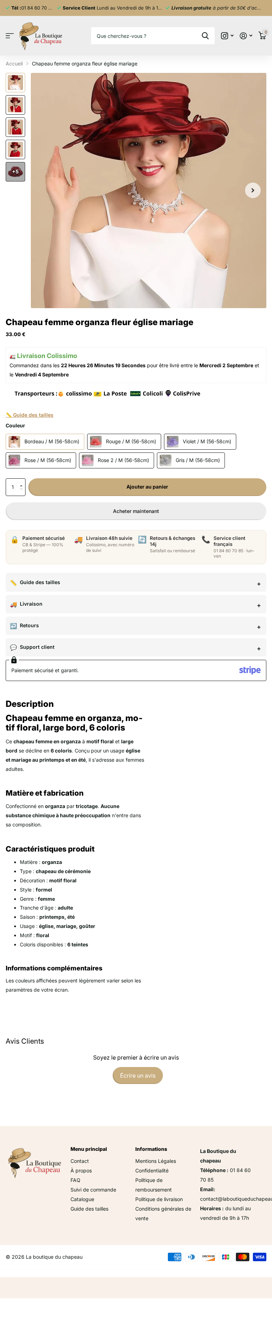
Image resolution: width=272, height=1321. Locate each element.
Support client (37, 647)
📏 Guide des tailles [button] (29, 415)
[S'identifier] (246, 36)
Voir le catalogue (10, 36)
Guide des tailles (40, 582)
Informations (151, 1149)
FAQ (75, 1180)
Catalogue (82, 1199)
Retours (29, 625)
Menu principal (88, 1149)
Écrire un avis (137, 1075)
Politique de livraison (159, 1199)
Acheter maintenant (136, 511)
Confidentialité (152, 1170)
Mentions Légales (155, 1161)
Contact (79, 1161)
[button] (23, 481)
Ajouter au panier (147, 487)
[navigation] (15, 82)
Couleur (15, 425)
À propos (81, 1170)
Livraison (31, 604)
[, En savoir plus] (227, 36)
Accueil (14, 63)
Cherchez (205, 36)
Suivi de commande (93, 1190)
